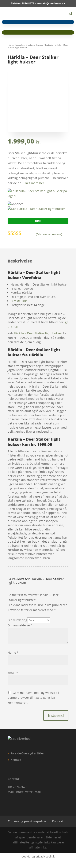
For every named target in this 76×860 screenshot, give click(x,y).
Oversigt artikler (32, 753)
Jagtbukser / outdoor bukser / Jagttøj (33, 44)
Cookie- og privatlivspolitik (27, 821)
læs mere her (34, 183)
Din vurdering (17, 620)
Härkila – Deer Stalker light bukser (38, 333)
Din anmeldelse (20, 625)
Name (13, 652)
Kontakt (16, 760)
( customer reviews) (49, 234)
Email (13, 673)
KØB (38, 221)
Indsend (56, 715)
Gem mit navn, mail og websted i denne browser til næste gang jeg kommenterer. (33, 698)
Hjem (10, 44)
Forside (16, 753)
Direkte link (19, 301)
